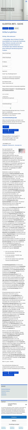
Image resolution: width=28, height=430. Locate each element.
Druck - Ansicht (13, 130)
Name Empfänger (6, 53)
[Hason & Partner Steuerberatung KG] (7, 9)
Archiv (11, 28)
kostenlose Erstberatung (5, 389)
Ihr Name (4, 61)
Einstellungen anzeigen (14, 424)
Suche (16, 28)
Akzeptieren (14, 417)
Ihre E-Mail (4, 66)
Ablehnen (14, 420)
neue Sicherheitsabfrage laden (9, 117)
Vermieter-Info (18, 145)
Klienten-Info (11, 145)
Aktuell (5, 28)
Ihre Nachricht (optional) (8, 98)
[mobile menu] (26, 1)
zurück (5, 130)
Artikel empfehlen (8, 132)
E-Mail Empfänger (6, 57)
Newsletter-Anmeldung (5, 391)
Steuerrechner (3, 394)
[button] (26, 404)
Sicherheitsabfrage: (7, 103)
